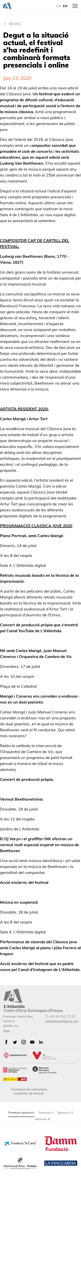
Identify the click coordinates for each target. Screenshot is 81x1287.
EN (65, 6)
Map (6, 1031)
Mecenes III (42, 1119)
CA (58, 6)
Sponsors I (45, 1112)
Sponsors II (65, 1112)
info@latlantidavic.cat (61, 1021)
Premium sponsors (21, 1112)
